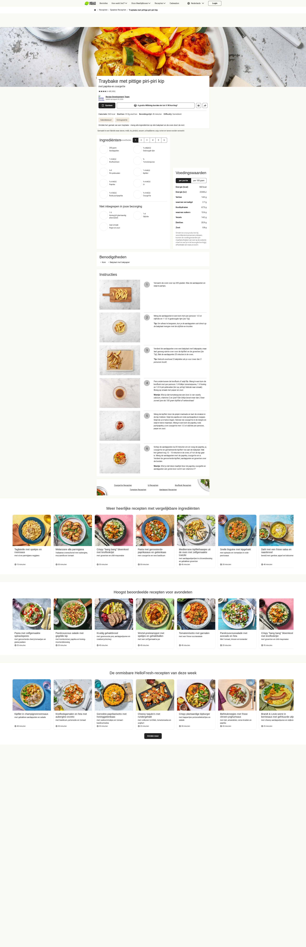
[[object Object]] (198, 105)
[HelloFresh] (90, 3)
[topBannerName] (153, 20)
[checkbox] (99, 91)
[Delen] (205, 105)
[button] (196, 3)
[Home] (95, 10)
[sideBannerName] (191, 150)
